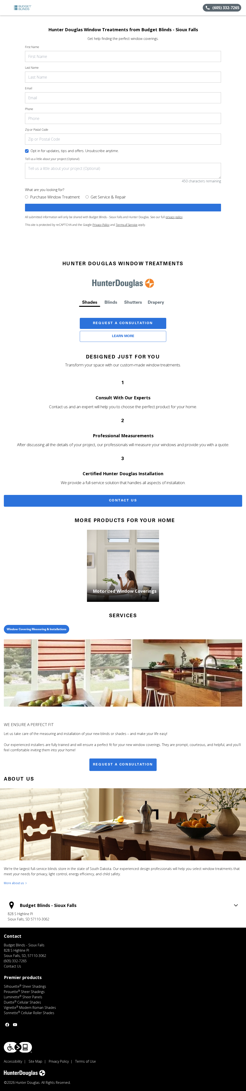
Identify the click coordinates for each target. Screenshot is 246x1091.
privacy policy (174, 217)
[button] (5, 7)
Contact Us (123, 500)
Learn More (123, 336)
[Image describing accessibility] (18, 1047)
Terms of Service (126, 225)
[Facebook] (7, 1024)
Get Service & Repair (108, 197)
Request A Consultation (123, 323)
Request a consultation (123, 764)
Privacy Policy (101, 225)
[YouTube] (15, 1024)
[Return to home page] (25, 7)
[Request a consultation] (123, 207)
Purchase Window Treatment (55, 197)
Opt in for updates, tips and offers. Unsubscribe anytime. (75, 150)
